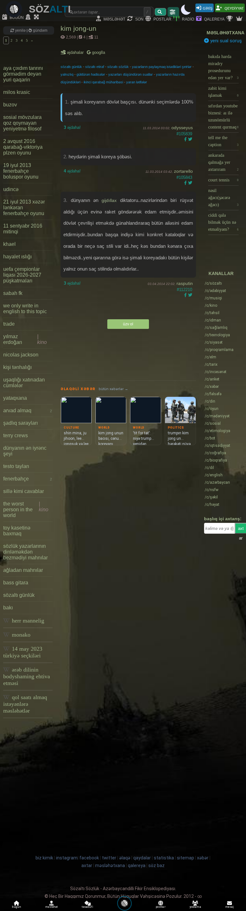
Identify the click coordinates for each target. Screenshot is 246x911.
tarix (211, 364)
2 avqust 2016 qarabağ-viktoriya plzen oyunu (23, 146)
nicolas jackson (20, 354)
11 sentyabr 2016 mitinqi (22, 228)
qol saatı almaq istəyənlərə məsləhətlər (25, 704)
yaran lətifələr (136, 82)
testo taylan (16, 466)
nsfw (211, 490)
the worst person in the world (25, 509)
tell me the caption (223, 141)
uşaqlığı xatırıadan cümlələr (24, 382)
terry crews (15, 435)
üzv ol (128, 324)
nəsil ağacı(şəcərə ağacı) (223, 197)
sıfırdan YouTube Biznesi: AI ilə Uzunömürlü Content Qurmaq (223, 117)
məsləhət (113, 19)
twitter (109, 857)
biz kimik (45, 857)
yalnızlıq (67, 74)
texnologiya (217, 335)
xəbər (212, 386)
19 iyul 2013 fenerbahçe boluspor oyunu (20, 171)
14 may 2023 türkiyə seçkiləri (22, 652)
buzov (10, 104)
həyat (212, 504)
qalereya (214, 19)
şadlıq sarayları (20, 423)
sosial (213, 423)
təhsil (212, 313)
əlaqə (124, 857)
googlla (98, 52)
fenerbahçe (27, 478)
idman (213, 320)
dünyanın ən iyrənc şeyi (24, 450)
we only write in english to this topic (25, 308)
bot (210, 438)
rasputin (184, 283)
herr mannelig (27, 620)
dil (209, 467)
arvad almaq (27, 410)
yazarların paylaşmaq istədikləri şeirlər (162, 67)
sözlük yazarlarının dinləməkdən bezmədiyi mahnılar (25, 551)
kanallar (221, 273)
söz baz (156, 865)
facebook (89, 857)
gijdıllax (109, 200)
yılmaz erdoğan (25, 339)
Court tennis (223, 180)
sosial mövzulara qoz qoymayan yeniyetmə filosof (22, 122)
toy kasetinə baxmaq (16, 530)
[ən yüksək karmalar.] (240, 18)
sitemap (185, 857)
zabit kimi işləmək (223, 92)
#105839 (184, 133)
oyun (211, 408)
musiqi (213, 298)
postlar (161, 19)
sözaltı (213, 283)
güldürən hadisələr (91, 74)
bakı (8, 607)
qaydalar (142, 857)
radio (187, 19)
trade (9, 324)
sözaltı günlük (19, 595)
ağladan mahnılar (23, 570)
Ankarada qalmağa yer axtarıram (223, 162)
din (210, 401)
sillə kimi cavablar (23, 491)
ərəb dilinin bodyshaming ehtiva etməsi (26, 676)
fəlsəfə (213, 394)
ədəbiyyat (215, 290)
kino (211, 305)
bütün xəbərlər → (113, 389)
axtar (86, 865)
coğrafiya (215, 453)
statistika (164, 857)
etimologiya (217, 431)
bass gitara (15, 582)
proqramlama (219, 349)
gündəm (39, 30)
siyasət (214, 342)
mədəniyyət (217, 416)
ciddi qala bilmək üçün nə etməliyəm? (223, 222)
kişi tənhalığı (17, 367)
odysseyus (182, 127)
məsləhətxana (225, 32)
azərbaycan (217, 482)
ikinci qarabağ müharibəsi (103, 82)
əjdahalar (76, 52)
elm (210, 357)
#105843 (184, 177)
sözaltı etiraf (94, 67)
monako (20, 634)
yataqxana (15, 398)
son (139, 19)
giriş (207, 8)
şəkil (211, 497)
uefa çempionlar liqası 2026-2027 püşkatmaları (22, 274)
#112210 (184, 289)
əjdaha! (72, 127)
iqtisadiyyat (217, 445)
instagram (67, 857)
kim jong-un (78, 28)
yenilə (20, 30)
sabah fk (12, 293)
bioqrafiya (216, 460)
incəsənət (215, 372)
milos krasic (16, 92)
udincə (11, 189)
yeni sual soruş (225, 41)
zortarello (183, 171)
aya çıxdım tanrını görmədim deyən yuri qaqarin (23, 73)
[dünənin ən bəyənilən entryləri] (230, 18)
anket (212, 379)
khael (9, 244)
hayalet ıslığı (17, 256)
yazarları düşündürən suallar (130, 74)
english (214, 475)
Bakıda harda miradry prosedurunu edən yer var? (223, 67)
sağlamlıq (216, 327)
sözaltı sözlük (118, 67)
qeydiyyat (234, 8)
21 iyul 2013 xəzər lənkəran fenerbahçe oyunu (24, 207)
